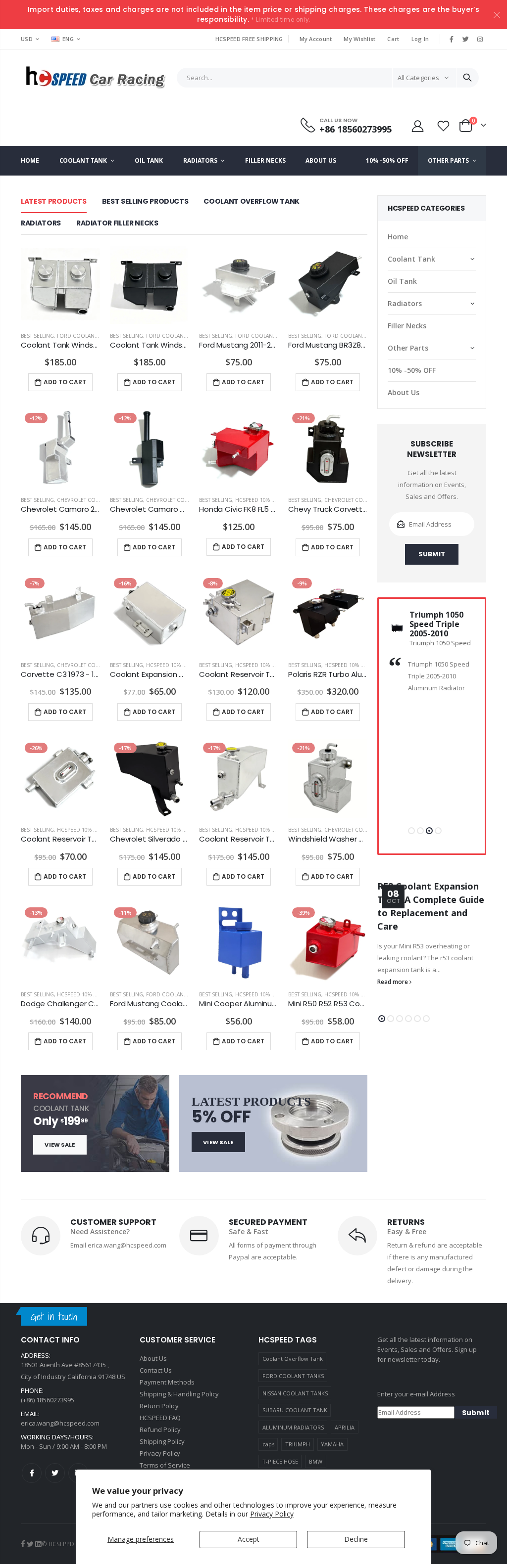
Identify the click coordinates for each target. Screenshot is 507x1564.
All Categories (418, 77)
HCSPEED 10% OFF (258, 499)
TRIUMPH (297, 1444)
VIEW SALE (60, 1145)
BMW (315, 1461)
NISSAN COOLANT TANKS (295, 1393)
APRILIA (345, 1427)
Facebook (32, 1473)
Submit (431, 554)
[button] (411, 830)
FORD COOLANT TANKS (293, 1376)
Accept (248, 1539)
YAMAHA (332, 1444)
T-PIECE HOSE (280, 1461)
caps (268, 1444)
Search (467, 78)
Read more (393, 981)
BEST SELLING (37, 335)
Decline (356, 1539)
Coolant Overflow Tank (292, 1358)
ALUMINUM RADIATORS (293, 1427)
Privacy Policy (272, 1514)
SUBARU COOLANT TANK (294, 1410)
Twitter (55, 1473)
